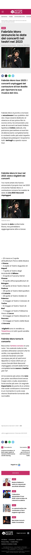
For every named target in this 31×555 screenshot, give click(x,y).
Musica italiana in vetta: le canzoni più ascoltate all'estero (19, 484)
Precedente (8, 447)
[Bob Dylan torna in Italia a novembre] (7, 520)
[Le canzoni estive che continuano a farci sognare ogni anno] (7, 509)
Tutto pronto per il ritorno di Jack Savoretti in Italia (24, 453)
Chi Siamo (4, 539)
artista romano (17, 346)
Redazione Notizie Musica (8, 45)
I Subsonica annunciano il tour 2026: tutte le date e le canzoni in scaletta (19, 497)
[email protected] (5, 548)
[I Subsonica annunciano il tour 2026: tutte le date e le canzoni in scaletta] (7, 496)
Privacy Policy (5, 542)
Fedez (11, 17)
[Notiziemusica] (16, 12)
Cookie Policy (14, 542)
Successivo (23, 447)
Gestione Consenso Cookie (9, 544)
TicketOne (5, 331)
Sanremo (4, 17)
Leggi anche (15, 473)
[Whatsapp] (9, 76)
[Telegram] (13, 76)
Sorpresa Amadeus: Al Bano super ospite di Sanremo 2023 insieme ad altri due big (8, 453)
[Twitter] (6, 76)
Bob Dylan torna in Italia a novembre (18, 521)
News (6, 20)
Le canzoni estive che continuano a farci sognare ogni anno (19, 510)
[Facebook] (2, 76)
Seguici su (14, 465)
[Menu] (3, 12)
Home (2, 20)
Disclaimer (19, 539)
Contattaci (12, 539)
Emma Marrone (19, 17)
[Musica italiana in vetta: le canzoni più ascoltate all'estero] (7, 483)
